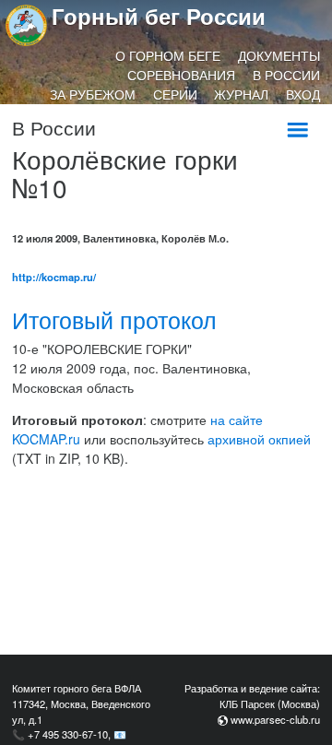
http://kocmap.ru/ (54, 276)
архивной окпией (259, 439)
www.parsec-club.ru (275, 719)
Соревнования (181, 74)
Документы (279, 55)
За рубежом (93, 94)
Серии (175, 94)
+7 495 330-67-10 (68, 734)
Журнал (241, 94)
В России (286, 74)
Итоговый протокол (114, 319)
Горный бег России (159, 15)
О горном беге (167, 55)
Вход (303, 94)
